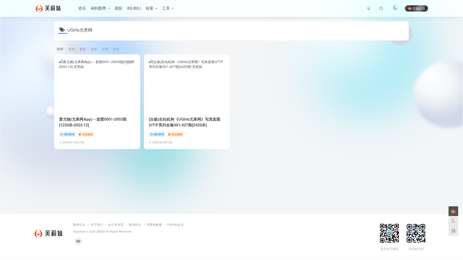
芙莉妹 (100, 231)
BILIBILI (134, 8)
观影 (119, 8)
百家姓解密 (154, 224)
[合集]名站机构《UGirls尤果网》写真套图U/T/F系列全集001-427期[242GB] (184, 122)
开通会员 (418, 8)
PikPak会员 (175, 224)
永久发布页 (116, 224)
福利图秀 (98, 8)
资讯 (82, 8)
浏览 (93, 48)
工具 (166, 8)
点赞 (105, 48)
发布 (71, 48)
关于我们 (96, 224)
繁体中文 (79, 224)
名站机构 (87, 134)
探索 (149, 8)
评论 (116, 48)
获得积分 (135, 224)
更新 (82, 48)
